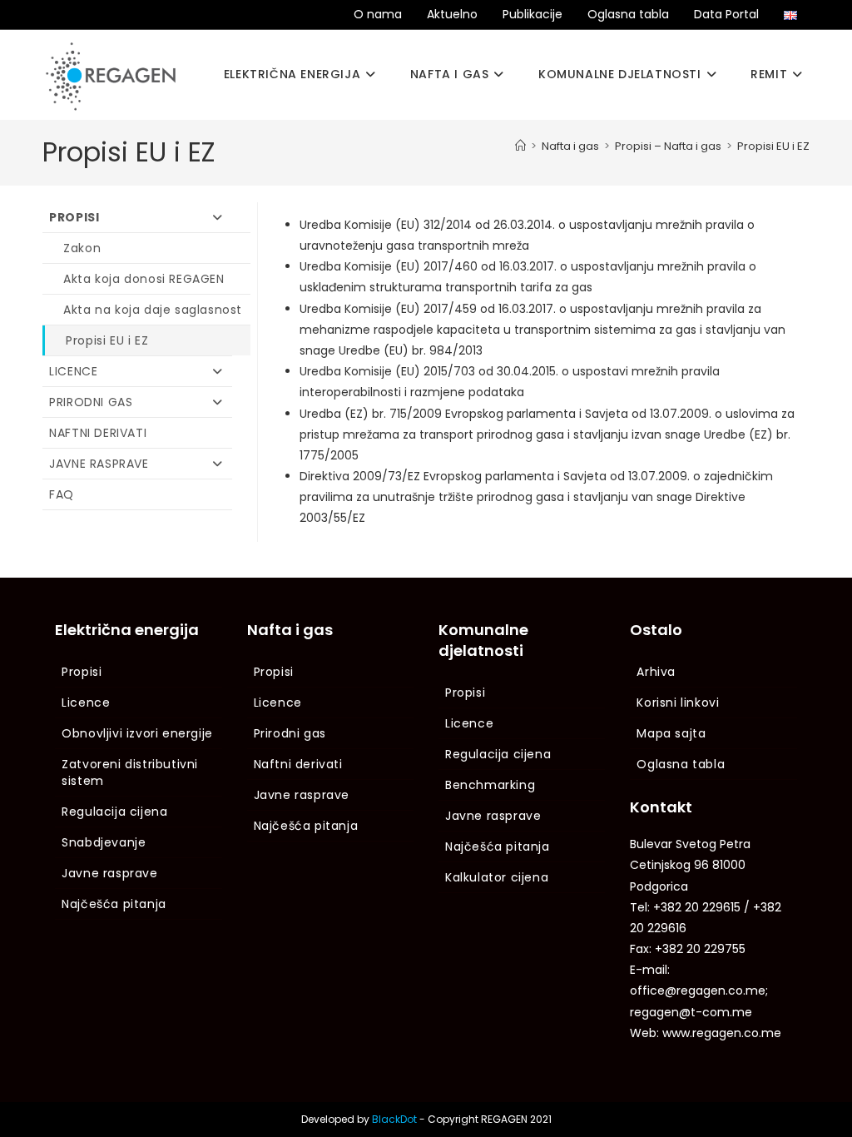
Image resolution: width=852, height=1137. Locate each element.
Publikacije (532, 14)
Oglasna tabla (628, 14)
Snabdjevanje (104, 842)
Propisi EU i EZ (773, 146)
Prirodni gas (90, 402)
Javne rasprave (98, 463)
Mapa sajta (671, 733)
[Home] (520, 146)
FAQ (61, 494)
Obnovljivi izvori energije (137, 733)
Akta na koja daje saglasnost (152, 309)
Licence (73, 371)
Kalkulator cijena (496, 877)
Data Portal (726, 14)
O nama (378, 14)
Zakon (82, 248)
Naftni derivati (97, 433)
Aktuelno (452, 14)
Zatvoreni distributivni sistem (130, 772)
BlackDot (394, 1119)
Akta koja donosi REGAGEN (143, 279)
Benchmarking (490, 785)
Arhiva (656, 671)
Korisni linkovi (678, 702)
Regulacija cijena (114, 811)
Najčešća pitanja (114, 904)
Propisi (74, 217)
